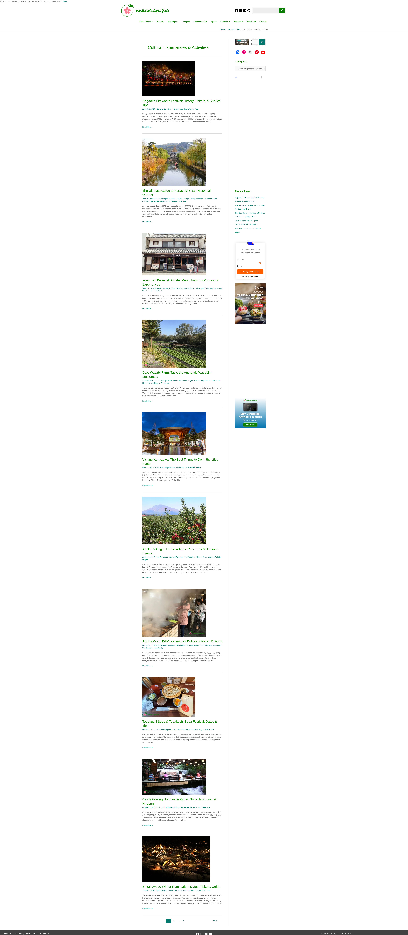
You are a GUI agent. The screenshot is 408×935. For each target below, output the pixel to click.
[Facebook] (236, 10)
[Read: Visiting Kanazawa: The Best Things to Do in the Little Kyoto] (174, 433)
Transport (186, 22)
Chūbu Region (187, 381)
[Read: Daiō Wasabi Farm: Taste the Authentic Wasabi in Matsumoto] (174, 344)
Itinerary (160, 22)
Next (216, 921)
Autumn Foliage (182, 199)
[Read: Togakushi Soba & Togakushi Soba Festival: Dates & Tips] (169, 697)
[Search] (282, 10)
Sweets (211, 557)
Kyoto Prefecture (203, 807)
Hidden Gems (147, 383)
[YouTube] (244, 10)
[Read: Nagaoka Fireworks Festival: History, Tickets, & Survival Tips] (169, 78)
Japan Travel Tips (191, 109)
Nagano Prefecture (161, 383)
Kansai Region (189, 807)
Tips (212, 22)
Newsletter (251, 22)
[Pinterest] (248, 10)
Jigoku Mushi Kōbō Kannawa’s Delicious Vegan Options (182, 641)
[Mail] (250, 52)
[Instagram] (240, 10)
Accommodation (200, 22)
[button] (152, 22)
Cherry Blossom (196, 199)
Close (65, 1)
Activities (224, 22)
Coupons (263, 22)
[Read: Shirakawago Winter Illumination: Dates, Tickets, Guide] (176, 859)
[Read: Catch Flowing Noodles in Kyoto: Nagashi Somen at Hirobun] (174, 777)
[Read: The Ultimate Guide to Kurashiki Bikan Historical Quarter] (174, 162)
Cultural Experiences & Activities (170, 109)
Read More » (147, 127)
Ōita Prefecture (206, 645)
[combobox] (250, 260)
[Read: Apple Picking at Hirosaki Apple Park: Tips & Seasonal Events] (174, 520)
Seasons (237, 22)
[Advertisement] (250, 361)
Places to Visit (145, 22)
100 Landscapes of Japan (165, 199)
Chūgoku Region (210, 199)
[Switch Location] (260, 263)
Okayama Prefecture (177, 201)
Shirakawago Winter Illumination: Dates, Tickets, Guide (181, 886)
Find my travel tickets (250, 272)
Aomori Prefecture (161, 557)
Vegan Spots (172, 22)
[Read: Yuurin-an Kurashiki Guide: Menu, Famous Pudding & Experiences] (174, 254)
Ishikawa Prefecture (193, 468)
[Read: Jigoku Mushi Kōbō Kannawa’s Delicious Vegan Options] (174, 613)
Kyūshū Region (193, 645)
